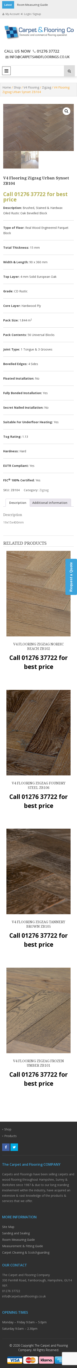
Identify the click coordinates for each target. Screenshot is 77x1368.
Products (10, 1136)
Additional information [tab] (49, 503)
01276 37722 (48, 51)
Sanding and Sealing (16, 1233)
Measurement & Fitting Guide (22, 1246)
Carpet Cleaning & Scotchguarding (25, 1252)
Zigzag (46, 87)
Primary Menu (6, 71)
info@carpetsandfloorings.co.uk (40, 57)
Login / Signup (32, 14)
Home (6, 87)
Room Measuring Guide (32, 5)
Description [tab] (17, 503)
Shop (17, 87)
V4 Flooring (31, 87)
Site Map (8, 1227)
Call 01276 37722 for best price (35, 197)
